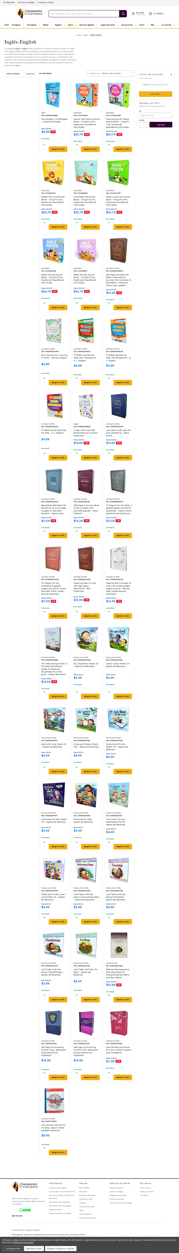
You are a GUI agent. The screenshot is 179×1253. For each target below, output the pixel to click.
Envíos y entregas (26, 2)
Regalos (58, 25)
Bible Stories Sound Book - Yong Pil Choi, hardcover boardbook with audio (85, 278)
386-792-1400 (17, 1216)
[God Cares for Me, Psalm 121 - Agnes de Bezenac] (54, 795)
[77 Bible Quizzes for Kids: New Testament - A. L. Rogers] (87, 331)
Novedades (32, 25)
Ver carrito (156, 94)
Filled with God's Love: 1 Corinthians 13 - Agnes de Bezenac (53, 897)
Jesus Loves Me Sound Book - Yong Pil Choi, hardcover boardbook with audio (118, 201)
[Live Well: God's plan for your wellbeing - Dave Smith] (119, 406)
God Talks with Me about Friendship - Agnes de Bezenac (116, 897)
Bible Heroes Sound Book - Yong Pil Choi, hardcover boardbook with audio (52, 278)
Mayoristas (9, 2)
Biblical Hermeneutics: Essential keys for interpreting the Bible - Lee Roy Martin (118, 973)
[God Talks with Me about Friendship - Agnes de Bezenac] (119, 870)
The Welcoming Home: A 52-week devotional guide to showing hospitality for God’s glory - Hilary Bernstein (54, 669)
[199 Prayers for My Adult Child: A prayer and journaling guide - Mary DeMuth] (87, 481)
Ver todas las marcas (87, 1218)
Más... (153, 25)
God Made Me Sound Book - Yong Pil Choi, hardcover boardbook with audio (85, 201)
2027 (6, 25)
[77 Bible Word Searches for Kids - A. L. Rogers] (54, 406)
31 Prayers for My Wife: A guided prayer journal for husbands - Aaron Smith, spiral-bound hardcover (119, 509)
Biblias (46, 25)
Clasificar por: (94, 73)
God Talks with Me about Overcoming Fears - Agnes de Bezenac (86, 897)
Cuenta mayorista (116, 1199)
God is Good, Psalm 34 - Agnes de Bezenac (118, 665)
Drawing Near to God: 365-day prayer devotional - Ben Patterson (85, 587)
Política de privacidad (23, 1242)
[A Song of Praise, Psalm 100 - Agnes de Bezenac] (87, 720)
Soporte (166, 25)
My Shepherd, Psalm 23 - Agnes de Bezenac (86, 665)
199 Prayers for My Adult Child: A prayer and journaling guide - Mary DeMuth (86, 509)
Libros (70, 25)
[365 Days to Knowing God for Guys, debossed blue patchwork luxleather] (54, 1023)
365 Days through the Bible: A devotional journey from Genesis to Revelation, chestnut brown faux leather (118, 280)
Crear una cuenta (146, 1192)
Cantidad (141, 120)
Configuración (13, 1248)
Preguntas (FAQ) (55, 1210)
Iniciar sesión (145, 1188)
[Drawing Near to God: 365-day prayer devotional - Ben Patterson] (87, 559)
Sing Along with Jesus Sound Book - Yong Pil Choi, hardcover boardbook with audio (117, 123)
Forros (141, 25)
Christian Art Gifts (86, 1199)
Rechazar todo (34, 1248)
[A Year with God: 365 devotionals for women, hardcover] (87, 406)
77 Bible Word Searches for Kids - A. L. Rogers (53, 431)
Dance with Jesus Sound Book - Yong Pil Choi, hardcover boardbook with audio (86, 123)
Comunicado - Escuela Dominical (62, 1192)
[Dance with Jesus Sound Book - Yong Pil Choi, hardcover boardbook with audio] (87, 95)
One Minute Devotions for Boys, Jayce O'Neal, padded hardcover (53, 1128)
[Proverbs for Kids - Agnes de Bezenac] (87, 795)
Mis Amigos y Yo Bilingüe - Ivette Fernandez (54, 120)
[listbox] (117, 73)
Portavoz (82, 1203)
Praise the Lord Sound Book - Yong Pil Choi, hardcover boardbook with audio (52, 201)
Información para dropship (59, 1202)
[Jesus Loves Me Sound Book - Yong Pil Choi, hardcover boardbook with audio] (119, 172)
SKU (140, 111)
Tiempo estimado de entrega (60, 1213)
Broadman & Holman (87, 1195)
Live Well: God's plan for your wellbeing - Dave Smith (118, 433)
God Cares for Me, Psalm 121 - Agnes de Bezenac (54, 820)
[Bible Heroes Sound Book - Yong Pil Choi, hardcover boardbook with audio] (54, 250)
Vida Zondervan (85, 1214)
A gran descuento (108, 25)
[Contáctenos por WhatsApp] (25, 1210)
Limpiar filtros (30, 73)
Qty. (44, 144)
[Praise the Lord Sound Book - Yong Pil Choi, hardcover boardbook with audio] (54, 172)
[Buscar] (123, 13)
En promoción (127, 25)
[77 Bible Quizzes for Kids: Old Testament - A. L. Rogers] (119, 331)
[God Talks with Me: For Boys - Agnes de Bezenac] (87, 945)
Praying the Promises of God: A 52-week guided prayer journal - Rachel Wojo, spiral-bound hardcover (118, 588)
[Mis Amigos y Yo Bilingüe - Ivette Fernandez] (54, 95)
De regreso (16, 25)
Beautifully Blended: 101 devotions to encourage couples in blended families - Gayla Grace (53, 509)
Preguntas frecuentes (118, 1195)
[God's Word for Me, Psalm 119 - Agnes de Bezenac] (119, 720)
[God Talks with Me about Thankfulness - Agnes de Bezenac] (54, 945)
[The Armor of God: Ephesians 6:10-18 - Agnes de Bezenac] (119, 795)
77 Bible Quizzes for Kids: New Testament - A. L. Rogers (85, 358)
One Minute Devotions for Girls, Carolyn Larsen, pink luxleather (119, 1050)
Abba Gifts (83, 1192)
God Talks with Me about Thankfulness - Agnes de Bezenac (52, 972)
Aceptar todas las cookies (60, 1248)
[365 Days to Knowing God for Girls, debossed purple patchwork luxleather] (87, 1023)
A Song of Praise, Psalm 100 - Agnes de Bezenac (86, 745)
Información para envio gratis (60, 1206)
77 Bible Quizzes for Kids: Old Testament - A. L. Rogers (118, 358)
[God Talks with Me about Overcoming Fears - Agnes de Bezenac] (87, 870)
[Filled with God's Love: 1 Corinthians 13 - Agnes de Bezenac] (54, 870)
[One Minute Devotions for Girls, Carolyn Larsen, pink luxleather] (119, 1023)
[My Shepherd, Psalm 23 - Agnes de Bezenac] (87, 639)
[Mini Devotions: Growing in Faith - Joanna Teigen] (54, 331)
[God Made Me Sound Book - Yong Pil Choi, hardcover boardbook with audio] (87, 172)
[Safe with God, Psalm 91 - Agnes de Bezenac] (54, 720)
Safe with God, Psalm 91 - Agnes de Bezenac (53, 745)
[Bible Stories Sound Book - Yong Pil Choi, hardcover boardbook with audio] (87, 250)
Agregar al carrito (58, 149)
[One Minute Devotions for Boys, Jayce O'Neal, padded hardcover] (54, 1100)
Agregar (161, 124)
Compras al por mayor (57, 1188)
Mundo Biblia (84, 1188)
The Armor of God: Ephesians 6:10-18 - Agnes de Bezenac (116, 822)
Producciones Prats (86, 1207)
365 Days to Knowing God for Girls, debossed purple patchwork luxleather (86, 1051)
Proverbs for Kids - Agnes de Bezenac (83, 820)
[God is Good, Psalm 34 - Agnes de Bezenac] (119, 639)
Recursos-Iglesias (87, 25)
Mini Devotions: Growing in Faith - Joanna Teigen (54, 356)
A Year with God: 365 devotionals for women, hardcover (86, 433)
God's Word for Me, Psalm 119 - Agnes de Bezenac (117, 747)
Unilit (81, 1210)
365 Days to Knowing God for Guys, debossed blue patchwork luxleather (53, 1051)
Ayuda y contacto (45, 2)
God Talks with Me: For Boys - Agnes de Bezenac (86, 972)
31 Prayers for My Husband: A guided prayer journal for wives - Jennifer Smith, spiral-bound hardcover (54, 588)
